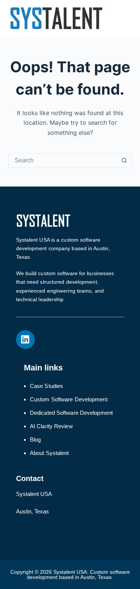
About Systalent (49, 453)
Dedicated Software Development (71, 413)
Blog (35, 439)
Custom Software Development (69, 399)
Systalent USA (34, 494)
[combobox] (63, 160)
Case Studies (46, 386)
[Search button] (124, 160)
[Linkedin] (25, 339)
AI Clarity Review (51, 426)
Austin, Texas (32, 511)
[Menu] (128, 18)
